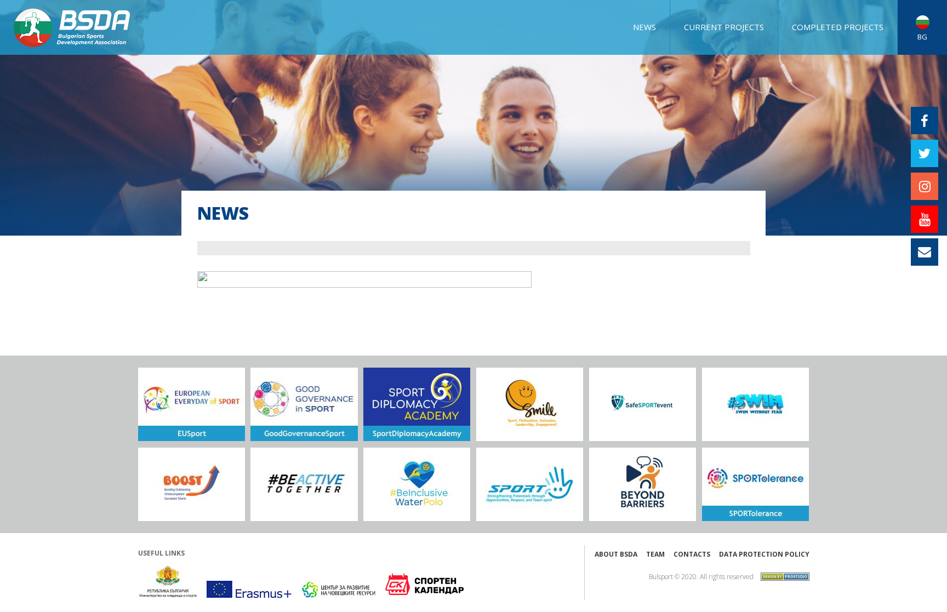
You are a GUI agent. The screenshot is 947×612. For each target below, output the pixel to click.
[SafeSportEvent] (642, 404)
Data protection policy (764, 554)
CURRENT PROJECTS (724, 26)
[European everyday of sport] (191, 404)
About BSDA (616, 554)
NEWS (644, 26)
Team (655, 554)
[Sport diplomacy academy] (416, 404)
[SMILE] (529, 404)
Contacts (692, 554)
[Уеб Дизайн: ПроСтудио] (782, 575)
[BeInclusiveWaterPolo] (416, 484)
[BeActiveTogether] (303, 484)
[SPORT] (529, 484)
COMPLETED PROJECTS (837, 26)
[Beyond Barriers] (642, 484)
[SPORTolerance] (755, 484)
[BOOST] (191, 484)
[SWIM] (755, 404)
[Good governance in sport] (303, 404)
